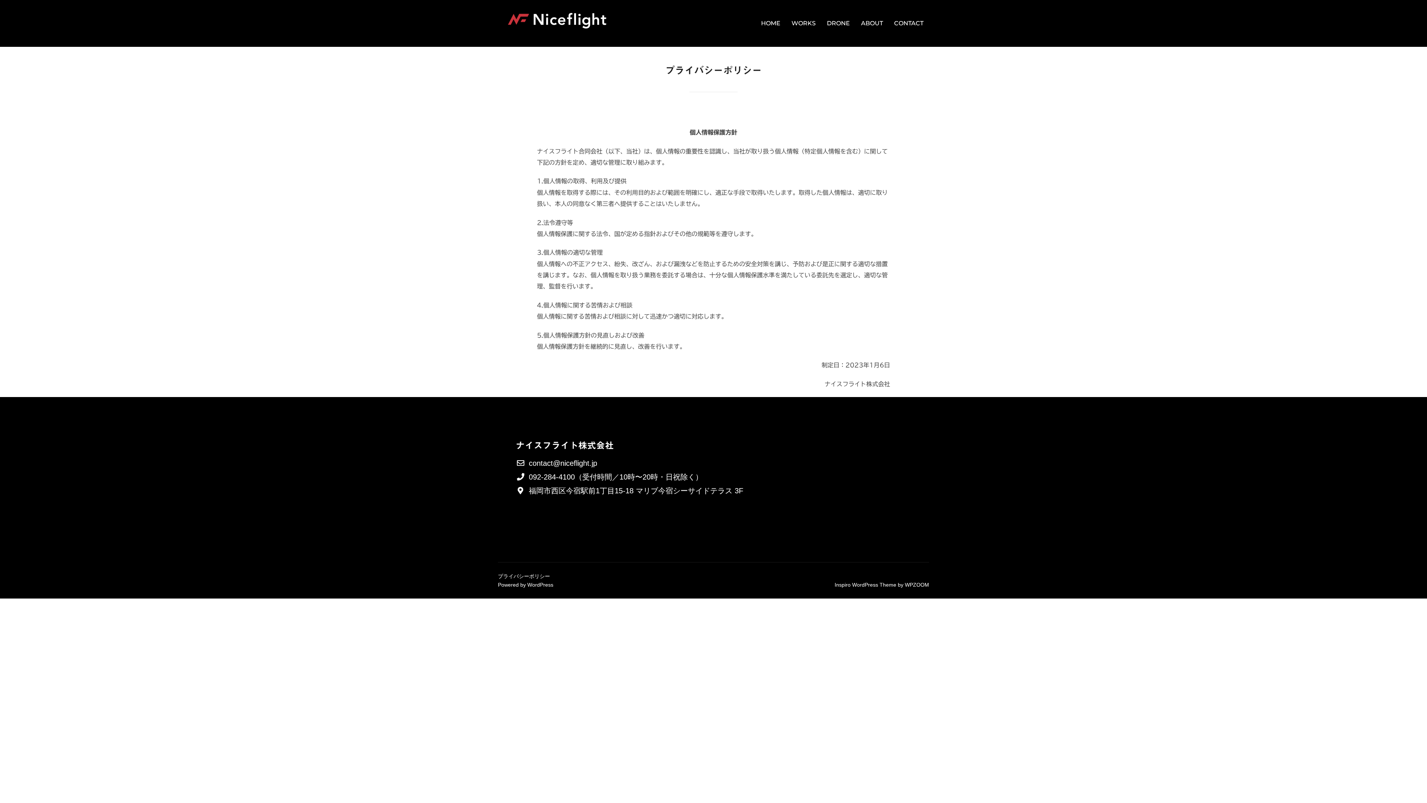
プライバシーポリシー (524, 576)
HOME (770, 23)
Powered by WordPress (525, 585)
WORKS (804, 23)
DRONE (838, 23)
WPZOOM (917, 585)
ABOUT (872, 23)
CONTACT (908, 23)
